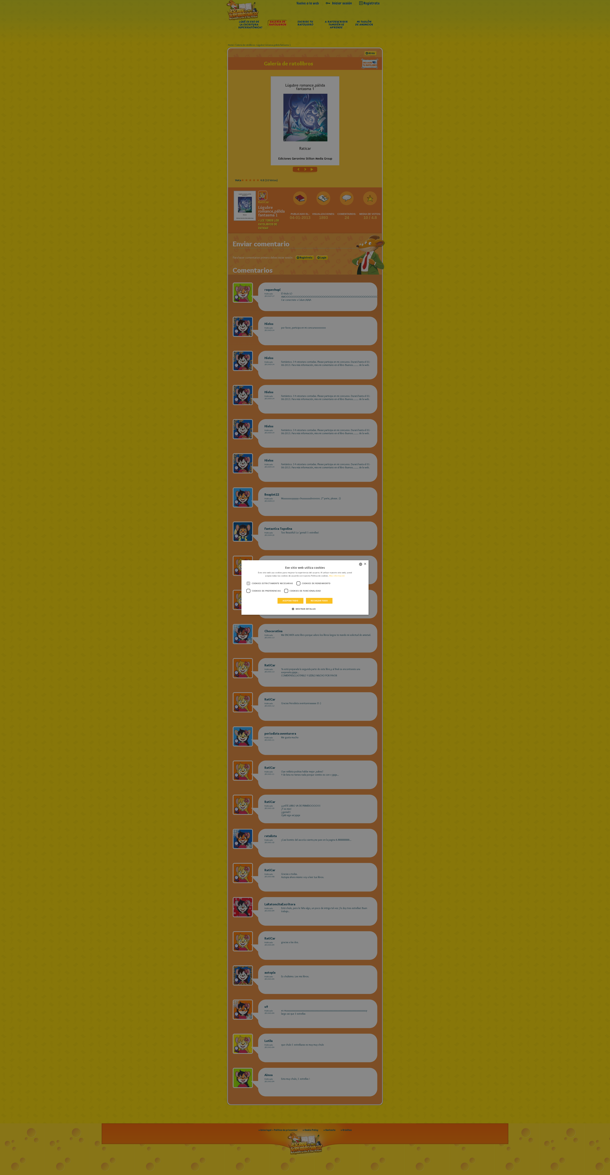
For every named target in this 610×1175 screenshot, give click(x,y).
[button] (305, 609)
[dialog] (305, 587)
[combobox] (360, 564)
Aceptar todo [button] (290, 600)
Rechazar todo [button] (319, 600)
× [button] (365, 564)
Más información (337, 575)
